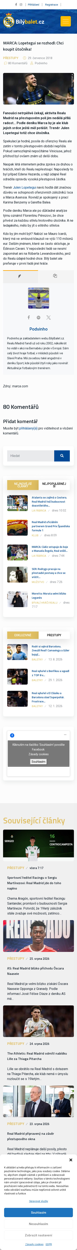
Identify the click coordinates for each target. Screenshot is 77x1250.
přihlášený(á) (28, 428)
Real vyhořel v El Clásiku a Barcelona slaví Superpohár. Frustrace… (48, 697)
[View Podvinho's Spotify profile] (38, 317)
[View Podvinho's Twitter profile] (48, 317)
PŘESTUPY (54, 635)
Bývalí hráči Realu (44, 602)
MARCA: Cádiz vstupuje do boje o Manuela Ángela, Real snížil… (50, 549)
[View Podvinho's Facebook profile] (28, 317)
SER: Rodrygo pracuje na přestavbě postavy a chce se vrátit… (49, 573)
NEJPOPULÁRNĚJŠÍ (54, 485)
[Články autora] (56, 276)
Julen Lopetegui (24, 187)
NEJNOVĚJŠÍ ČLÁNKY (23, 485)
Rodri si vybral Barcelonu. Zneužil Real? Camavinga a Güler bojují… (50, 650)
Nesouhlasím (38, 1224)
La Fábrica (39, 510)
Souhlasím (38, 1212)
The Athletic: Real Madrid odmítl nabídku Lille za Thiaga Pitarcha (37, 1056)
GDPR (49, 1244)
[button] (71, 1159)
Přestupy (10, 58)
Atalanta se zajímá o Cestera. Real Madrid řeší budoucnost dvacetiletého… (49, 501)
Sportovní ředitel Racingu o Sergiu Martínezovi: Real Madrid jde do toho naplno (34, 883)
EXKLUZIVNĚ (22, 635)
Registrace (51, 4)
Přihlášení (33, 4)
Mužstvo (38, 582)
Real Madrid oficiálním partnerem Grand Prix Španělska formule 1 (51, 526)
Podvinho (40, 63)
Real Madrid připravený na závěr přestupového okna (30, 1136)
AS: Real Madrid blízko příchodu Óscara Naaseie (35, 971)
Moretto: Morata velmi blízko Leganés (49, 595)
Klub (35, 535)
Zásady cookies (34, 1244)
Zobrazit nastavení (38, 1235)
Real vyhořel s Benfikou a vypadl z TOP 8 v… (50, 673)
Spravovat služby (38, 1201)
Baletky (37, 659)
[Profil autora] (20, 276)
